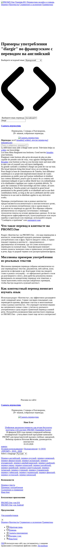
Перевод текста (8, 485)
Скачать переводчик (11, 126)
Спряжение (31, 4)
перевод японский (27, 475)
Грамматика (47, 4)
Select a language (8, 453)
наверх (4, 446)
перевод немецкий (45, 458)
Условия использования (12, 449)
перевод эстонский (9, 475)
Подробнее (43, 546)
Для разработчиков (9, 515)
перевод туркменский (39, 470)
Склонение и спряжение (12, 490)
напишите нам (34, 220)
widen (3, 150)
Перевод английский (10, 458)
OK (2, 543)
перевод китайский (42, 465)
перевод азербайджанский (25, 463)
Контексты (14, 4)
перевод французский (11, 460)
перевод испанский (31, 460)
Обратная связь (16, 527)
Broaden (4, 162)
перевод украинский (28, 472)
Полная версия (30, 449)
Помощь (12, 530)
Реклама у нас (15, 536)
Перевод (5, 4)
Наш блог (5, 492)
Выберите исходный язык (12, 60)
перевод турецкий (19, 470)
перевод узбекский (9, 472)
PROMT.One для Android (12, 505)
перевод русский (28, 458)
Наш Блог (13, 539)
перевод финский (47, 472)
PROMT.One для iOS (10, 502)
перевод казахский (23, 465)
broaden (50, 152)
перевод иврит (7, 465)
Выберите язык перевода (13, 118)
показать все (6, 142)
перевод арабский (46, 463)
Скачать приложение (18, 533)
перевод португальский (30, 468)
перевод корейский (9, 468)
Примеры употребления (12, 487)
